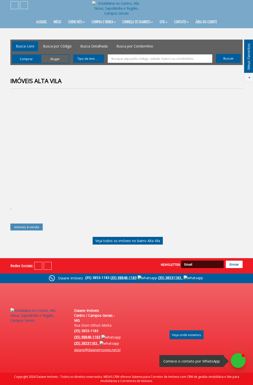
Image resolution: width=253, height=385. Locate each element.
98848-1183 (123, 277)
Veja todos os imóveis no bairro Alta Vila (127, 240)
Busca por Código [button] (57, 46)
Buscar (228, 58)
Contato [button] (180, 22)
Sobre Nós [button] (75, 22)
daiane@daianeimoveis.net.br (97, 349)
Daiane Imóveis (47, 377)
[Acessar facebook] (15, 5)
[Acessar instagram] (24, 5)
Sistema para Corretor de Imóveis (155, 377)
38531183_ (170, 277)
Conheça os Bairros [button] (136, 22)
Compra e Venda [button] (102, 22)
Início (57, 22)
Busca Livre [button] (25, 46)
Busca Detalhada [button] (94, 46)
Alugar (55, 59)
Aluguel (41, 22)
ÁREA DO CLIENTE (206, 22)
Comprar (26, 59)
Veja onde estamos (186, 335)
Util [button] (162, 22)
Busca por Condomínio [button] (134, 46)
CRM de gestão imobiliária (205, 377)
